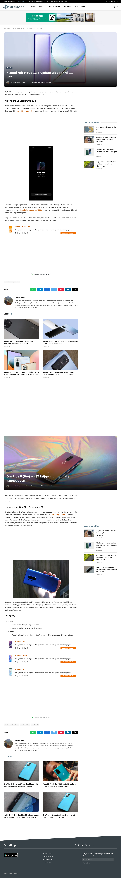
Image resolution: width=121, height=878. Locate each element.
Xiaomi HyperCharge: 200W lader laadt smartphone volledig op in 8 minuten (58, 373)
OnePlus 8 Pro (21, 655)
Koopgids (68, 7)
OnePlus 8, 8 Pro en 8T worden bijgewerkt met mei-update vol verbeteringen (21, 785)
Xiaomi (7, 282)
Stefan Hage (16, 82)
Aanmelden (86, 863)
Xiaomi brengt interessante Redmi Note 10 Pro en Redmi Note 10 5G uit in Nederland (21, 373)
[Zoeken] (117, 7)
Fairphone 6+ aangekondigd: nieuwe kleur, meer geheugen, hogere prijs (106, 152)
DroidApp (6, 28)
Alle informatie (68, 233)
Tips (76, 7)
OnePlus (7, 725)
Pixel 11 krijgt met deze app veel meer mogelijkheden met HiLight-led (106, 570)
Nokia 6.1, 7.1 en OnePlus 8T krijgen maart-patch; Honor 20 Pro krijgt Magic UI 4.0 (21, 816)
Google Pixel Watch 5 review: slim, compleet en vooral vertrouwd (47, 1)
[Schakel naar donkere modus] (114, 7)
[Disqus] (41, 408)
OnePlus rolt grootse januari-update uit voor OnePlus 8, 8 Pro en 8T (59, 816)
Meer (83, 7)
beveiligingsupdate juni (59, 515)
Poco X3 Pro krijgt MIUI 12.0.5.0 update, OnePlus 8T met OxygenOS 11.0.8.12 (59, 785)
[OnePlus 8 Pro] (10, 662)
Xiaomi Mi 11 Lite (22, 227)
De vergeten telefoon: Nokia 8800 (106, 128)
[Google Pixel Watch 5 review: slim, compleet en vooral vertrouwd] (89, 139)
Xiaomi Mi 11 (15, 282)
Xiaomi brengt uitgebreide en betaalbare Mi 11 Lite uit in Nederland (60, 342)
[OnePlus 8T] (10, 648)
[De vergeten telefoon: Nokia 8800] (89, 129)
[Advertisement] (41, 129)
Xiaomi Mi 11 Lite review (25, 111)
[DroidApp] (14, 6)
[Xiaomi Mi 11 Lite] (10, 233)
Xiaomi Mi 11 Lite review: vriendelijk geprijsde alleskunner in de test (18, 342)
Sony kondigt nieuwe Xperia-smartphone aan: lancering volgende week (106, 164)
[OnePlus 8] (10, 676)
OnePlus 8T (20, 642)
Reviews (42, 7)
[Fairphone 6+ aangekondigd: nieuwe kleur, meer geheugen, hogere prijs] (89, 152)
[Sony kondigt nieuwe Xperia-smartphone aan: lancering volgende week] (89, 164)
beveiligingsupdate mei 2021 (31, 210)
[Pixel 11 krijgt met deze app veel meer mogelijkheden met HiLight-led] (89, 569)
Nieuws (34, 7)
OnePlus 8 (19, 669)
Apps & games (54, 7)
